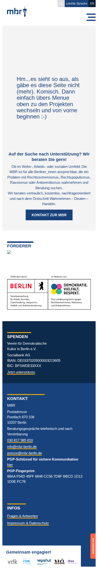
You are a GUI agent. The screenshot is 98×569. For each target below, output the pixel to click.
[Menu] (91, 17)
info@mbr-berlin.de (22, 447)
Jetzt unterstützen (21, 372)
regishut (43, 562)
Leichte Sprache (76, 3)
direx (71, 562)
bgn (57, 562)
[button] (61, 3)
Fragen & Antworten (22, 516)
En (92, 3)
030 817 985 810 (20, 440)
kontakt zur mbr (49, 215)
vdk (10, 562)
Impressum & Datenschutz (28, 523)
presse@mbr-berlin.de (24, 453)
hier (10, 465)
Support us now (92, 540)
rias (24, 562)
